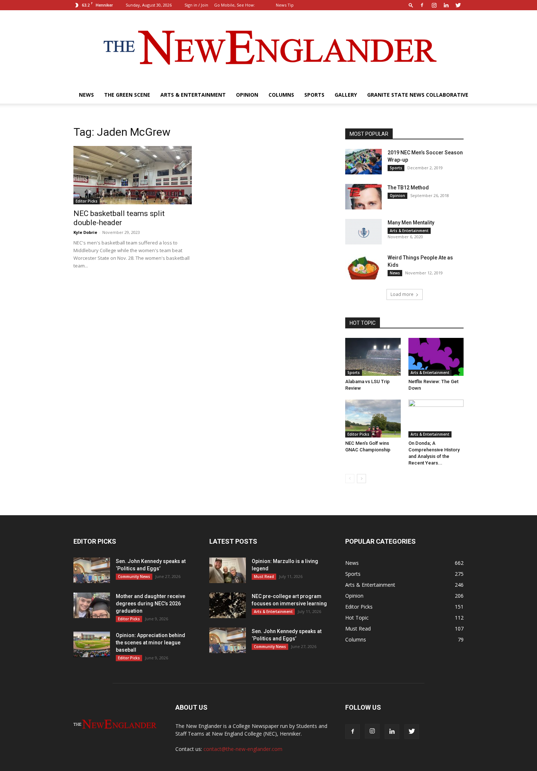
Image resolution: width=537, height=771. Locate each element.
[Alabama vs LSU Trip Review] (373, 357)
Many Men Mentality (411, 222)
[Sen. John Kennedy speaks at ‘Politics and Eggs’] (91, 570)
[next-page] (361, 478)
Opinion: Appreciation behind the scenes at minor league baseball (150, 642)
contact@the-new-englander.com (242, 748)
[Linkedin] (446, 5)
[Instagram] (434, 5)
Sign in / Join (196, 5)
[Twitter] (458, 5)
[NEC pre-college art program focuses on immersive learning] (227, 605)
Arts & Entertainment (193, 94)
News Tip (285, 5)
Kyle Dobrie (85, 232)
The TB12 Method (408, 187)
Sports (314, 94)
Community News (134, 576)
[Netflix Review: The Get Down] (436, 357)
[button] (410, 5)
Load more (402, 294)
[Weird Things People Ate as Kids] (363, 267)
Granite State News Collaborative (417, 94)
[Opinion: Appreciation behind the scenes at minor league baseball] (91, 644)
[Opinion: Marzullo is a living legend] (227, 570)
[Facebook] (421, 5)
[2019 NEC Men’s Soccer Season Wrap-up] (363, 161)
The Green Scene (127, 94)
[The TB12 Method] (363, 196)
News (86, 94)
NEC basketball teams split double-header (119, 218)
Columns (281, 94)
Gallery (346, 94)
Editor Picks (87, 201)
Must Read (264, 576)
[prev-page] (349, 478)
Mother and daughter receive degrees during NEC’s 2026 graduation (150, 603)
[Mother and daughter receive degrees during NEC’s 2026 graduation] (91, 605)
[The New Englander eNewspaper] (268, 48)
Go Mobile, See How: (235, 5)
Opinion (247, 94)
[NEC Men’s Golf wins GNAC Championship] (373, 418)
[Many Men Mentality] (363, 231)
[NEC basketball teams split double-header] (132, 175)
